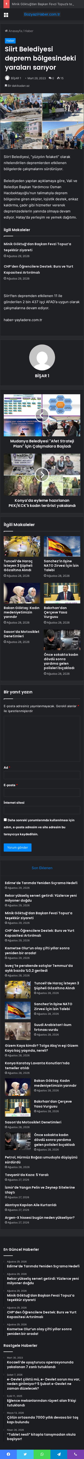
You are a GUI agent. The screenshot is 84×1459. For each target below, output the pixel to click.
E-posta (11, 785)
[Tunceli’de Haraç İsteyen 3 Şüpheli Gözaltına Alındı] (22, 546)
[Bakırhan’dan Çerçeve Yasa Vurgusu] (62, 593)
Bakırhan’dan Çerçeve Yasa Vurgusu (55, 612)
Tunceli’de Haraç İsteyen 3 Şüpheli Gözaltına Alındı (18, 565)
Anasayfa (15, 31)
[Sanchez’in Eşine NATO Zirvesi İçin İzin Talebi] (62, 546)
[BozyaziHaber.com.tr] (42, 14)
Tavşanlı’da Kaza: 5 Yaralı (27, 1174)
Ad (7, 767)
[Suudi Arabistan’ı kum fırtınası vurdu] (18, 1031)
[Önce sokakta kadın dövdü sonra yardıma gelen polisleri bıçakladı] (62, 640)
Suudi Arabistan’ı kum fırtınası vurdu (52, 1027)
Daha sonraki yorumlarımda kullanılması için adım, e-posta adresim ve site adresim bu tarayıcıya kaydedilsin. (39, 827)
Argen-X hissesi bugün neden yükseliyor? (40, 1217)
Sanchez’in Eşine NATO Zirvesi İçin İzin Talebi (61, 565)
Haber (28, 31)
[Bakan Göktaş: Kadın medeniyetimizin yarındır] (22, 593)
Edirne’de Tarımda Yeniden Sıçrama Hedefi (41, 883)
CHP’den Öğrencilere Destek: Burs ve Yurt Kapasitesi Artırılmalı (39, 933)
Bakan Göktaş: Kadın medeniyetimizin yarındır (21, 612)
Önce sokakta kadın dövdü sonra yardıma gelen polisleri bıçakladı (61, 661)
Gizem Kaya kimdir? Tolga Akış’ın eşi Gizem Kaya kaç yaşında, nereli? (41, 1048)
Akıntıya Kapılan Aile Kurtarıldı (30, 1205)
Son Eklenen (42, 868)
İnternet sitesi (14, 802)
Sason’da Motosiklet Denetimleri (21, 633)
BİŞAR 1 (16, 78)
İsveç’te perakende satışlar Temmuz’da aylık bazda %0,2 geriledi (39, 968)
